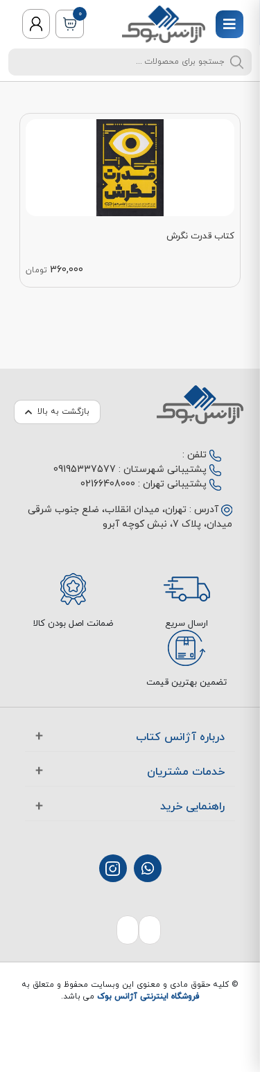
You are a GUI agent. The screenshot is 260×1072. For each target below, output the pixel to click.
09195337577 (84, 469)
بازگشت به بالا (63, 411)
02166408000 (107, 484)
